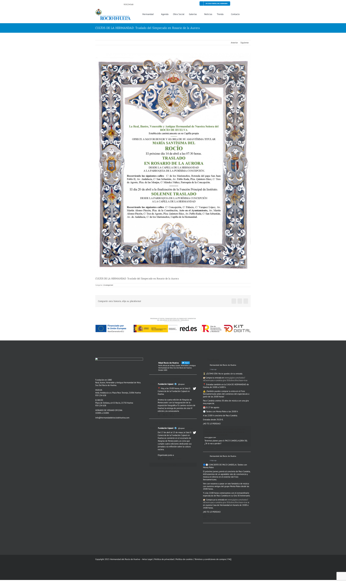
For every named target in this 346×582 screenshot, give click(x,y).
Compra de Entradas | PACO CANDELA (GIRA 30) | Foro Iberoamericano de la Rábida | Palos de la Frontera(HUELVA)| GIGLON (225, 432)
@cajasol (181, 384)
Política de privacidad (164, 559)
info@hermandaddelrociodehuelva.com (112, 417)
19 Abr (190, 428)
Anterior (234, 42)
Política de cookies (184, 559)
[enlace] (96, 4)
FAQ (229, 559)
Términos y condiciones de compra (210, 559)
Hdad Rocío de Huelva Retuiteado (170, 379)
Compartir (219, 449)
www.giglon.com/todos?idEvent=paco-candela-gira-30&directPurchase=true (225, 379)
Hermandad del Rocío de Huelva (223, 365)
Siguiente (244, 42)
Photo (209, 515)
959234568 (128, 4)
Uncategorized (108, 285)
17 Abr (190, 384)
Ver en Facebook (208, 449)
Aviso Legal (147, 559)
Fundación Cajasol (165, 384)
